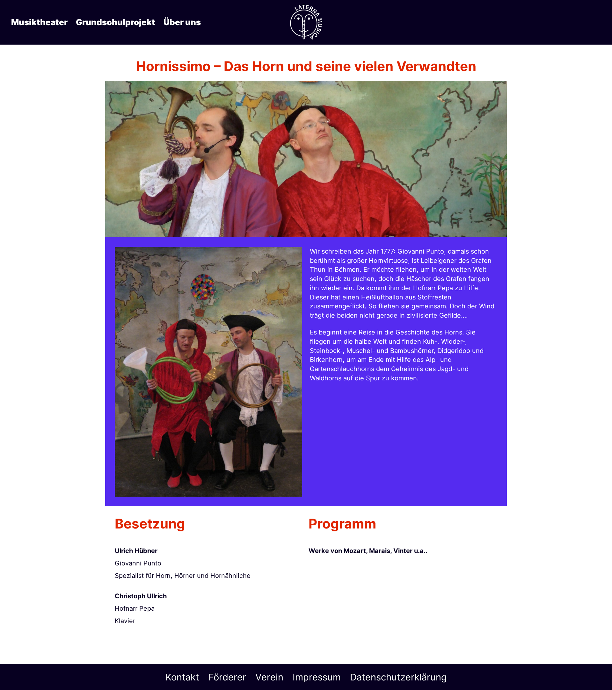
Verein (269, 677)
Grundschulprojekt (115, 22)
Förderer (227, 677)
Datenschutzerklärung (398, 677)
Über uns (182, 22)
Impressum (317, 677)
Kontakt (182, 677)
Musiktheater (39, 22)
